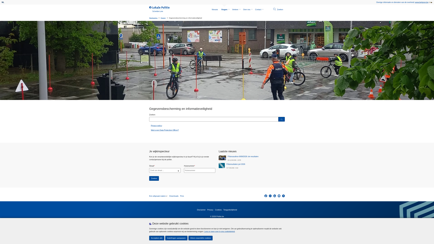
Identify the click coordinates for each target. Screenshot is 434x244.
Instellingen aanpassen (176, 238)
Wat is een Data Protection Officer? (165, 130)
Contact (258, 10)
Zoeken (152, 115)
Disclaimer (201, 210)
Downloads (173, 196)
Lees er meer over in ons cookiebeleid (219, 231)
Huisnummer (189, 166)
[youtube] (279, 196)
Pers (182, 196)
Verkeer (235, 10)
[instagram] (270, 196)
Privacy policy (156, 126)
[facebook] (265, 196)
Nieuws (215, 10)
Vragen (224, 10)
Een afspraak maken (157, 196)
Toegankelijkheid (230, 210)
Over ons (246, 10)
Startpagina (153, 18)
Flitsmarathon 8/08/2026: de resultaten (243, 156)
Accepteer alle (157, 238)
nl (3, 2)
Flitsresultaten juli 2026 (235, 164)
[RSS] (283, 196)
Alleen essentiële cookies (200, 238)
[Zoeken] (281, 119)
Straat (151, 166)
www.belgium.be (421, 2)
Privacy (210, 210)
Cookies (218, 210)
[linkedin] (274, 196)
